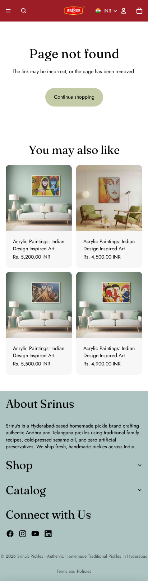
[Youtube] (35, 533)
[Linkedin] (48, 533)
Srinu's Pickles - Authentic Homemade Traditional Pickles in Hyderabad (82, 556)
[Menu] (8, 11)
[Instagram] (22, 533)
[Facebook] (10, 533)
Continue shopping (74, 96)
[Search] (24, 11)
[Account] (123, 11)
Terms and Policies (74, 571)
